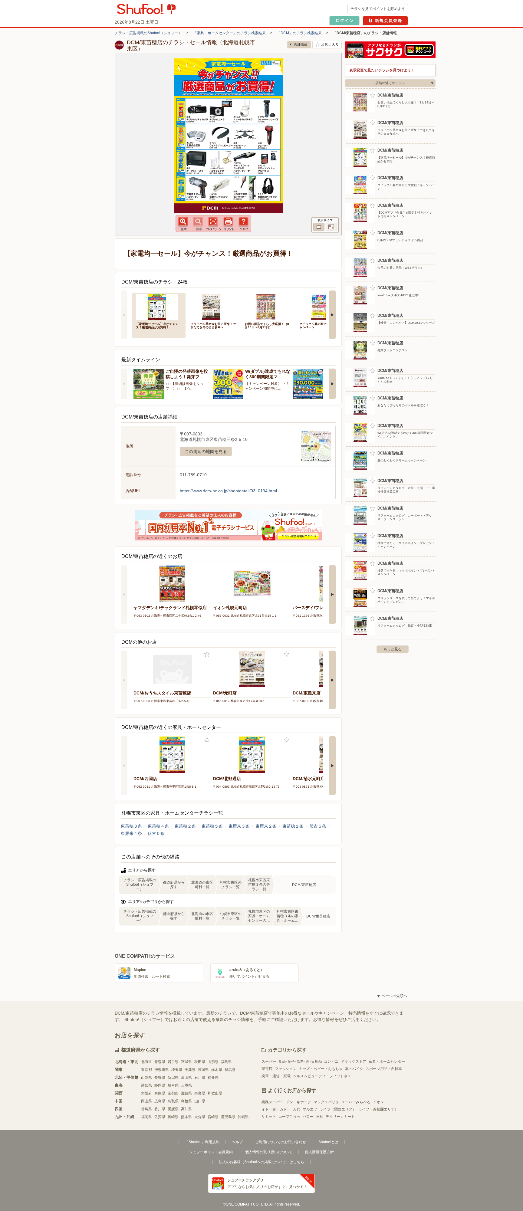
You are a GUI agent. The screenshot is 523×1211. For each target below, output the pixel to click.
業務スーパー (272, 1102)
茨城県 (203, 1070)
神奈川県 (161, 1070)
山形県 (213, 1062)
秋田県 (199, 1062)
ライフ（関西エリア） (338, 1109)
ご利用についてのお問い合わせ (280, 1142)
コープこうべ (289, 1116)
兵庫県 (159, 1093)
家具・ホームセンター (387, 1061)
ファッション (286, 1069)
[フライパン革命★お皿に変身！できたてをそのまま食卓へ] (213, 306)
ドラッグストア (353, 1061)
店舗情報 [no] (299, 44)
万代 (296, 1109)
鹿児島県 (228, 1117)
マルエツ (310, 1109)
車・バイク (354, 1069)
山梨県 (146, 1077)
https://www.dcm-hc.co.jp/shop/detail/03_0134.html (228, 490)
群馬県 (230, 1070)
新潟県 (173, 1077)
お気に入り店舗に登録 (327, 44)
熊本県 (186, 1117)
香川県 (159, 1109)
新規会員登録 (385, 20)
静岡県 (159, 1085)
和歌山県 (215, 1093)
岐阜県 (173, 1085)
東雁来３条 (239, 826)
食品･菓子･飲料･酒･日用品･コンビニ (308, 1061)
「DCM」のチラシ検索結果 (299, 33)
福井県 (213, 1077)
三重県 (186, 1085)
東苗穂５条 (212, 826)
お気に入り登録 (207, 654)
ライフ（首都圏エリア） (378, 1109)
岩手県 (173, 1062)
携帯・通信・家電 (276, 1076)
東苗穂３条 (131, 826)
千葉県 (190, 1070)
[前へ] (124, 314)
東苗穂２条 (185, 826)
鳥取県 (173, 1101)
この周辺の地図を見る (206, 451)
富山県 (186, 1077)
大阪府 (146, 1093)
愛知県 (146, 1085)
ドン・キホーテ (298, 1102)
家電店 (267, 1069)
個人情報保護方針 (319, 1152)
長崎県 (173, 1117)
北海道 (146, 1062)
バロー (308, 1116)
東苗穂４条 (158, 826)
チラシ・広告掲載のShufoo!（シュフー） (148, 33)
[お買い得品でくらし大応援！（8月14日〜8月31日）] (268, 306)
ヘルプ (237, 1142)
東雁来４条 (131, 833)
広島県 (159, 1101)
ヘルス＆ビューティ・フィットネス (322, 1076)
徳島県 (146, 1109)
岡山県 (146, 1101)
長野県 (159, 1077)
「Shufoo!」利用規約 (202, 1142)
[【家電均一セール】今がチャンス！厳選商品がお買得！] (159, 306)
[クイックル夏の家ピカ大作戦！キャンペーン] (322, 306)
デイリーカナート (340, 1116)
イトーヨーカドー (276, 1109)
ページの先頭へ (392, 996)
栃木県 (216, 1070)
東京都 (146, 1070)
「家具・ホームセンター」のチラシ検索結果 (229, 33)
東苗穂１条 (293, 826)
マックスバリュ (326, 1102)
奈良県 (199, 1093)
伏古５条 (156, 833)
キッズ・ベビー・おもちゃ (321, 1069)
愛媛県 (173, 1109)
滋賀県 (186, 1093)
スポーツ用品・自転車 (384, 1069)
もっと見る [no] (392, 649)
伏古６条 (317, 826)
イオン (378, 1102)
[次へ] (332, 314)
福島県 (226, 1062)
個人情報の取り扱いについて (268, 1152)
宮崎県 (213, 1117)
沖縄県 (243, 1117)
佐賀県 (159, 1117)
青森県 (159, 1062)
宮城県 (186, 1062)
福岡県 (146, 1117)
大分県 (199, 1117)
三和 (319, 1116)
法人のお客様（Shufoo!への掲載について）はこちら (261, 1162)
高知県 (186, 1109)
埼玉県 (176, 1070)
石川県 (199, 1077)
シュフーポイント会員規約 (211, 1152)
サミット (269, 1116)
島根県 (186, 1101)
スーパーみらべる (355, 1102)
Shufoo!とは (328, 1142)
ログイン (344, 20)
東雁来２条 (266, 826)
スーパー (269, 1061)
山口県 (199, 1101)
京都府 (173, 1093)
